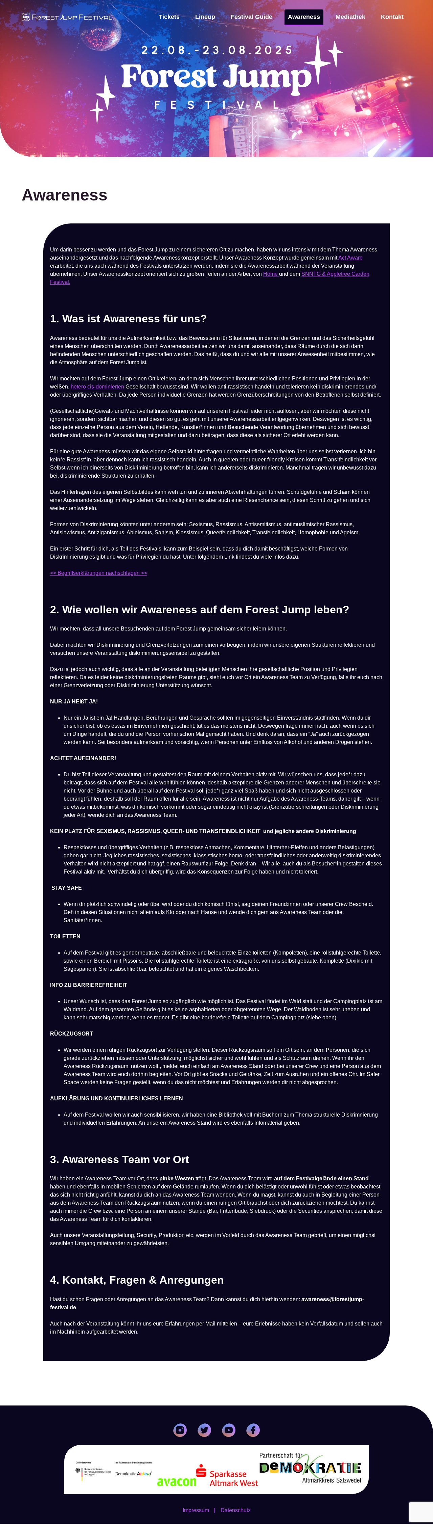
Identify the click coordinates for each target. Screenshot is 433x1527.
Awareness (304, 17)
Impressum (196, 1510)
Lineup (205, 17)
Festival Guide (251, 17)
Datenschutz (236, 1510)
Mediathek (350, 17)
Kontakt (392, 17)
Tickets (169, 17)
